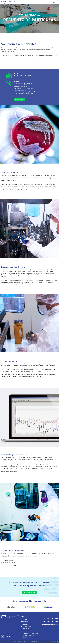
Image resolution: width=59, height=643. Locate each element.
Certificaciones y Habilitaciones (26, 627)
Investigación (25, 624)
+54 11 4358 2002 (50, 619)
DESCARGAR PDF (20, 99)
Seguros (24, 619)
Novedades (25, 621)
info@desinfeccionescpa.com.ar (50, 624)
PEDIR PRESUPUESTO (29, 592)
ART (23, 617)
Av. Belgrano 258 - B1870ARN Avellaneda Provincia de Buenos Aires (30, 635)
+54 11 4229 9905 (50, 621)
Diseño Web (53, 641)
